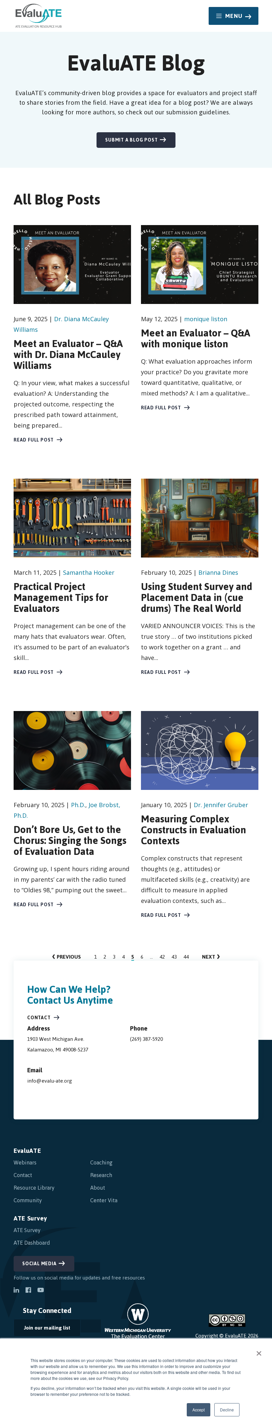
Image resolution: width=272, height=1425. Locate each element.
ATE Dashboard (32, 1242)
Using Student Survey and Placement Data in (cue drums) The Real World (196, 597)
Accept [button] (198, 1409)
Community (28, 1200)
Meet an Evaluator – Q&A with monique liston (195, 338)
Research (101, 1175)
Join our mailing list (42, 1329)
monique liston (205, 319)
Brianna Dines (218, 572)
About (97, 1187)
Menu (234, 16)
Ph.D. (78, 805)
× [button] (259, 1351)
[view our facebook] (28, 1290)
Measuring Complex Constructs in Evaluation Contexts (193, 829)
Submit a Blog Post (131, 140)
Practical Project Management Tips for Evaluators (61, 597)
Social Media (39, 1263)
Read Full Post (34, 440)
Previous (66, 957)
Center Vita (103, 1200)
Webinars (25, 1162)
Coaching (101, 1162)
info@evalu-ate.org (49, 1081)
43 (174, 957)
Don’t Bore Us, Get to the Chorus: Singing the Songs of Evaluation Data (70, 840)
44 (186, 957)
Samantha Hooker (88, 572)
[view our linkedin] (16, 1290)
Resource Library (34, 1187)
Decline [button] (227, 1409)
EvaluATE (27, 1151)
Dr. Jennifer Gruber (221, 805)
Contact (39, 1017)
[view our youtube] (40, 1290)
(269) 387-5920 (146, 1039)
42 (162, 957)
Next (211, 957)
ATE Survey (30, 1218)
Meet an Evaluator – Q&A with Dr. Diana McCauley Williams (68, 354)
